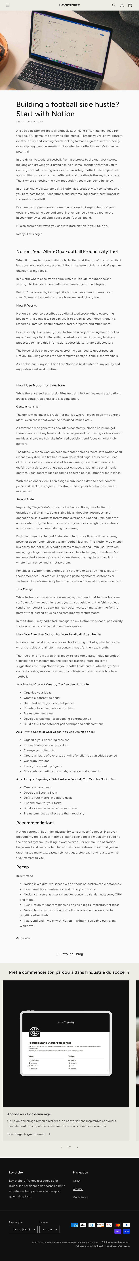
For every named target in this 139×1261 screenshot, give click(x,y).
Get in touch (81, 1197)
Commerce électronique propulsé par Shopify (75, 1242)
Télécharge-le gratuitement (26, 1134)
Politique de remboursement (116, 1242)
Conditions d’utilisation (118, 1246)
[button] (8, 5)
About (77, 1180)
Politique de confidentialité (89, 1246)
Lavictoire (46, 1242)
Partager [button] (25, 938)
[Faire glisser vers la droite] (77, 1147)
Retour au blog (71, 954)
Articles (78, 1189)
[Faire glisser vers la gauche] (62, 1147)
